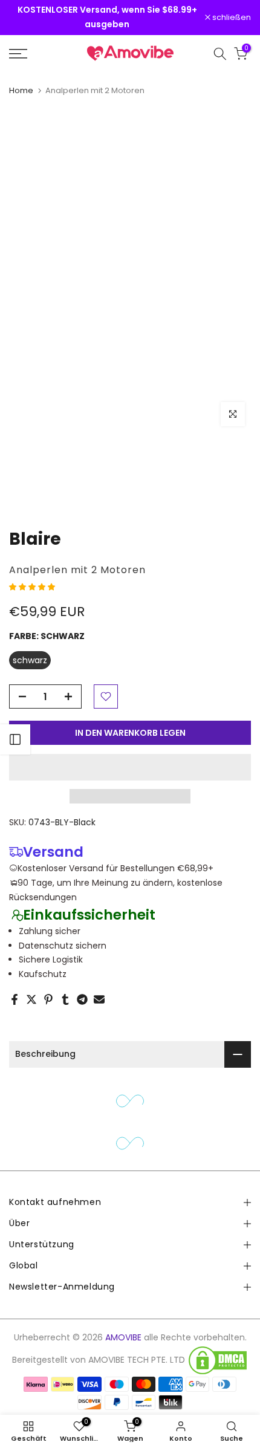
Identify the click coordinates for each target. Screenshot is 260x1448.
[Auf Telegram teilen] (82, 999)
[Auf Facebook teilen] (14, 999)
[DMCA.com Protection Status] (217, 1360)
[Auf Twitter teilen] (31, 999)
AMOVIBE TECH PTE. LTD (136, 1360)
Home (21, 90)
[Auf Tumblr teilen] (65, 999)
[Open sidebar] (15, 739)
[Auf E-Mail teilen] (99, 999)
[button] (33, 586)
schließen (230, 18)
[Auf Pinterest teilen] (48, 999)
